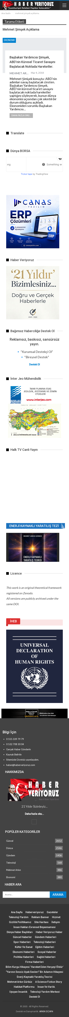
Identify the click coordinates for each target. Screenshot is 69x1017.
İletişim (55, 922)
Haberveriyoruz (34, 912)
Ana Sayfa (16, 912)
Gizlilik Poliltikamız (20, 922)
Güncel (9, 840)
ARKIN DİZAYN (46, 1011)
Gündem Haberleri (45, 937)
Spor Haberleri (22, 942)
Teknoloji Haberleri (45, 942)
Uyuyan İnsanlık (18, 991)
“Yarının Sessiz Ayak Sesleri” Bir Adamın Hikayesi (34, 971)
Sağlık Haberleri (46, 957)
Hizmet (56, 917)
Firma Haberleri (34, 962)
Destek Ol (34, 364)
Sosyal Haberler (47, 952)
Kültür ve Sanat (23, 947)
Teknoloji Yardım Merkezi (45, 991)
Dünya (9, 848)
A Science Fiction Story (48, 981)
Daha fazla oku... (21, 115)
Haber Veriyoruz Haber (49, 932)
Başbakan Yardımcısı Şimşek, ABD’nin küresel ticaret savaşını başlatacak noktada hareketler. (32, 62)
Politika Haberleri (24, 957)
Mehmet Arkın (13, 870)
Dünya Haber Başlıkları (20, 932)
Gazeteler (52, 912)
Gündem (10, 855)
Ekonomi (9, 40)
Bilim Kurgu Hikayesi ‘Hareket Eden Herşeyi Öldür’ (34, 966)
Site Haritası (41, 922)
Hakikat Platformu (24, 986)
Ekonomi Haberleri (23, 952)
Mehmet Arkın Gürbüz (19, 981)
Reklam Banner (40, 917)
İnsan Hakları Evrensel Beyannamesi (34, 927)
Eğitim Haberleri (44, 947)
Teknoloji (11, 862)
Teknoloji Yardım (18, 917)
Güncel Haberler (22, 937)
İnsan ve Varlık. (46, 986)
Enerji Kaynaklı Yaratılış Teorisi (34, 976)
